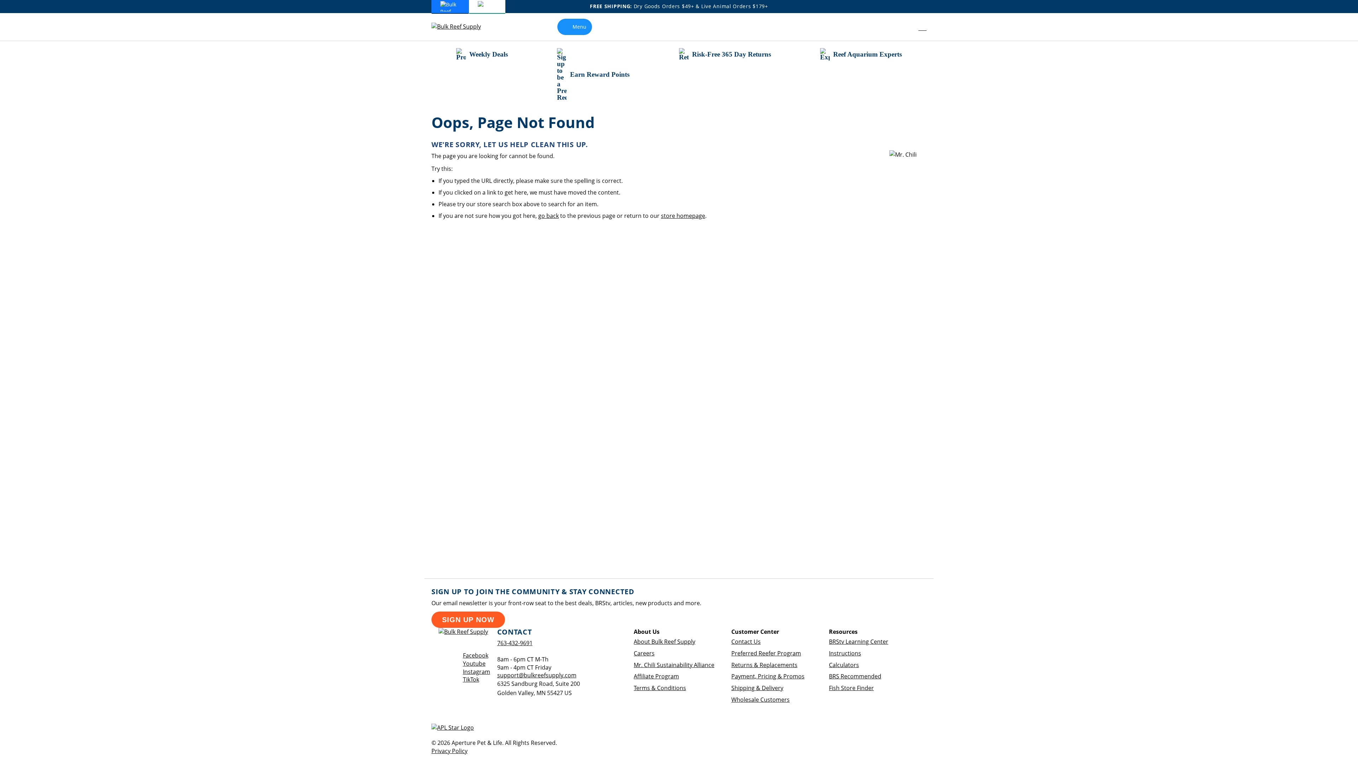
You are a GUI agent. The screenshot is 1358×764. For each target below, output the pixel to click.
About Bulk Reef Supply (664, 642)
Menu (579, 26)
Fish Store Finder (851, 688)
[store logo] (461, 27)
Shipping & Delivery (757, 688)
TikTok (471, 679)
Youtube (474, 663)
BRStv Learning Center (858, 642)
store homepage (683, 216)
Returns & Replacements (764, 665)
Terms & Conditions (660, 688)
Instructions (845, 653)
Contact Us (746, 642)
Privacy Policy (449, 751)
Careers (644, 653)
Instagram (476, 672)
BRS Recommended (855, 676)
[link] (907, 27)
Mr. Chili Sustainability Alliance (674, 665)
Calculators (844, 665)
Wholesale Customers (760, 700)
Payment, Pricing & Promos (768, 676)
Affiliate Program (656, 676)
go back (548, 216)
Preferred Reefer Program (766, 653)
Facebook (475, 655)
